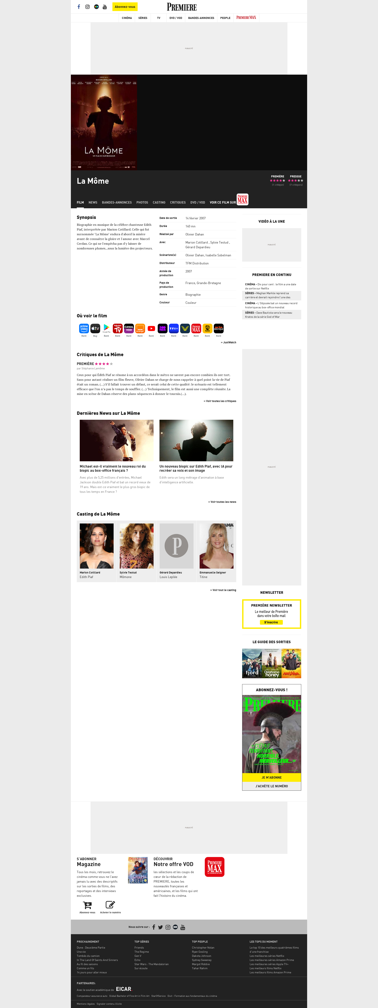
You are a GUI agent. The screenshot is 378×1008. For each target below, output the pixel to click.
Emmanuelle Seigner (213, 572)
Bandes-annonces (117, 202)
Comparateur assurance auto (92, 995)
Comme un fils (85, 968)
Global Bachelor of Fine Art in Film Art (129, 995)
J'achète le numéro (272, 786)
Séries (142, 17)
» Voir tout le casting (223, 590)
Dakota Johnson (201, 955)
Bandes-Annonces (201, 17)
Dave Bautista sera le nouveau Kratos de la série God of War (268, 314)
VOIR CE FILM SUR (223, 202)
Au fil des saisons (87, 964)
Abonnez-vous (125, 7)
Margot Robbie (201, 964)
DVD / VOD (176, 17)
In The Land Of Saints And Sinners (97, 960)
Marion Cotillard (196, 242)
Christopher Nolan (203, 947)
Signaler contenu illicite (109, 1003)
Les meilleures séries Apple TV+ (269, 964)
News (93, 202)
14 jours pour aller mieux (92, 972)
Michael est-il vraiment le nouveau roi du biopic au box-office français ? (113, 468)
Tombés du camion (88, 955)
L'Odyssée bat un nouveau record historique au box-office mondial (271, 305)
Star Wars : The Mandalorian (151, 964)
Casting (159, 202)
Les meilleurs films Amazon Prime (270, 972)
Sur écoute (140, 968)
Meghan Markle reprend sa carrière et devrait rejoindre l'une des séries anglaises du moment (267, 295)
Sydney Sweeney (201, 960)
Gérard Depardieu (197, 247)
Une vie (81, 951)
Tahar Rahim (200, 968)
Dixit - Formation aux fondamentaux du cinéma (192, 995)
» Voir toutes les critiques (220, 401)
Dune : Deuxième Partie (91, 947)
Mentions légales (86, 1003)
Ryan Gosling (200, 951)
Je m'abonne (272, 777)
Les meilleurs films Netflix (266, 968)
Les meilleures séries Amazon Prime (272, 960)
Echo (137, 960)
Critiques (178, 202)
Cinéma (127, 17)
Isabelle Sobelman (218, 255)
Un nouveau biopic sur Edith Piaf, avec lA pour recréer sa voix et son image (196, 468)
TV (158, 17)
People (225, 17)
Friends (139, 947)
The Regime (141, 951)
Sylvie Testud (219, 242)
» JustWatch (228, 342)
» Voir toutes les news (222, 501)
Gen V (137, 955)
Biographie (193, 294)
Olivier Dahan (194, 234)
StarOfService (158, 995)
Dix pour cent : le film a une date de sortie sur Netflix (270, 286)
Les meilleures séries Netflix (267, 955)
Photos (142, 202)
